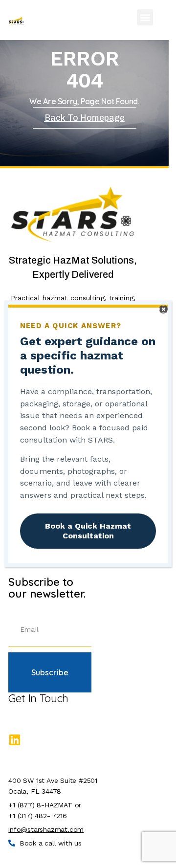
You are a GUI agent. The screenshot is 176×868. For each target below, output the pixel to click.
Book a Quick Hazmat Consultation (88, 530)
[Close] (163, 309)
